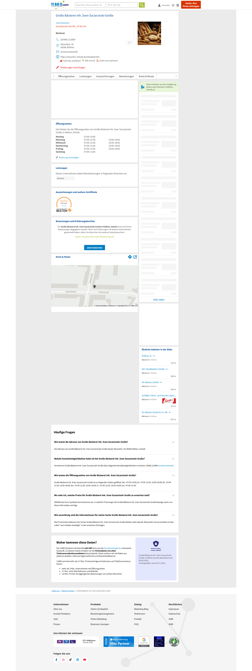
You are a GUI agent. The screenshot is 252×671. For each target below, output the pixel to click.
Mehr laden (158, 299)
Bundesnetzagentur (113, 548)
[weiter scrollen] (176, 76)
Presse (56, 624)
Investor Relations (61, 614)
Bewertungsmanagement (102, 614)
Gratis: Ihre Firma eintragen (191, 5)
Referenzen (139, 614)
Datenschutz (174, 614)
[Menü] (179, 5)
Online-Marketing (99, 619)
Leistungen (85, 76)
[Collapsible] (173, 442)
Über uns (57, 609)
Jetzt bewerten (94, 247)
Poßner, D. (147, 355)
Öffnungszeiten (66, 76)
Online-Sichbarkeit (99, 609)
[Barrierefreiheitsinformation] (174, 5)
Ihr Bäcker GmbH (150, 382)
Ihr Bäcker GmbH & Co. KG (155, 412)
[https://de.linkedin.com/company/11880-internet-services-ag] (77, 660)
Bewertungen (126, 76)
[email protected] (166, 465)
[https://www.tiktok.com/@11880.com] (70, 660)
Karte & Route (146, 76)
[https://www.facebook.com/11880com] (56, 660)
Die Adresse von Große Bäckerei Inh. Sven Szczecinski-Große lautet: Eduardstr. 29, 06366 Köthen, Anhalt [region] (99, 449)
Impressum (174, 609)
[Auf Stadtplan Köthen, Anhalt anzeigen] (135, 257)
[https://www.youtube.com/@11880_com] (85, 660)
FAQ (136, 624)
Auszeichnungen (105, 76)
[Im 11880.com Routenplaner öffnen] (130, 256)
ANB (171, 624)
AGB (171, 619)
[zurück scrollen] (53, 76)
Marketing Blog (141, 609)
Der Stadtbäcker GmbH (153, 368)
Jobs (55, 619)
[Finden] (142, 5)
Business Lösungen (100, 624)
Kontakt (137, 619)
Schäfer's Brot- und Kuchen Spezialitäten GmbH (159, 395)
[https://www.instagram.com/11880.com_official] (63, 660)
